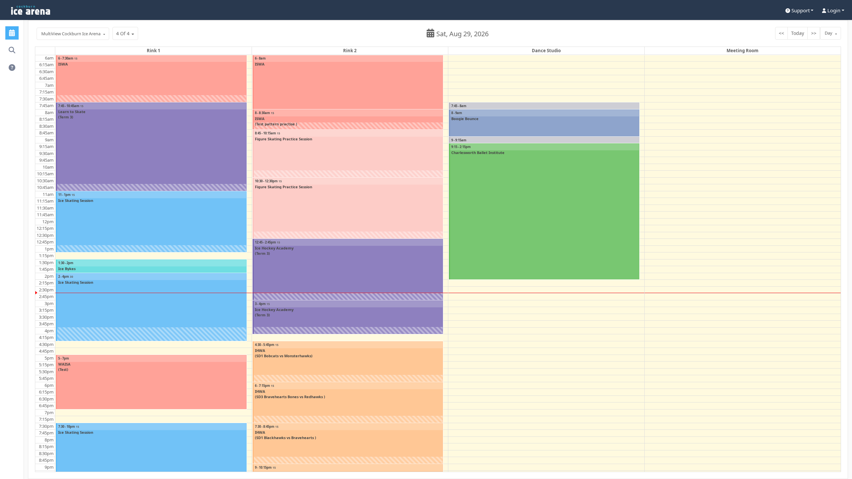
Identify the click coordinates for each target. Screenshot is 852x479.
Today (797, 33)
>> (813, 33)
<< (781, 33)
